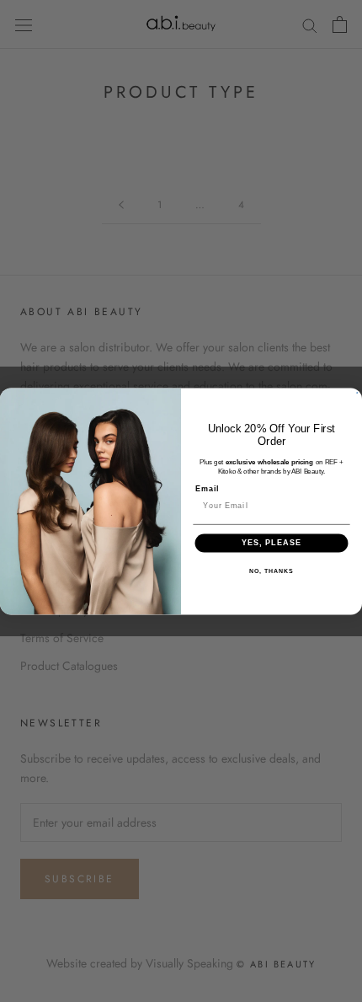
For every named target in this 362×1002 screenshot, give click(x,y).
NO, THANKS (271, 571)
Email (207, 489)
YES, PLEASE (271, 542)
